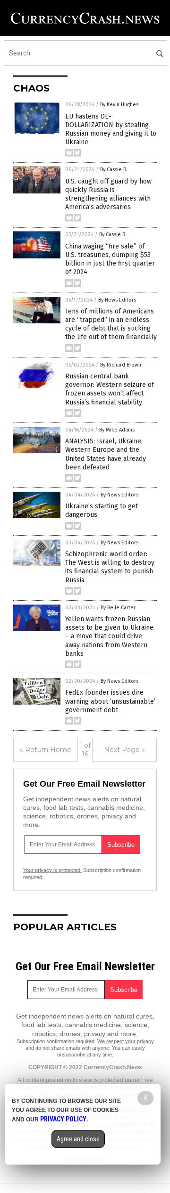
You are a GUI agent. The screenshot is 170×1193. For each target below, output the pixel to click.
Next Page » (124, 749)
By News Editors (117, 300)
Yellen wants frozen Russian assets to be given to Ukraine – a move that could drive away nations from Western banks (109, 636)
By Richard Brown (120, 365)
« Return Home (45, 749)
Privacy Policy (63, 1119)
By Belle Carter (118, 608)
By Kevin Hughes (119, 104)
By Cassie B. (114, 169)
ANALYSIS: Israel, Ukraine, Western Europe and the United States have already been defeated (105, 454)
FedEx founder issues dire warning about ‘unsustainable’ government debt (110, 701)
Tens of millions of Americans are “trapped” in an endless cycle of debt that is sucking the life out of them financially (111, 324)
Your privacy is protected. (52, 870)
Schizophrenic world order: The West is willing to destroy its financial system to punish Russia (109, 567)
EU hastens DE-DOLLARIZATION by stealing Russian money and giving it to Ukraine (110, 129)
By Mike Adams (117, 430)
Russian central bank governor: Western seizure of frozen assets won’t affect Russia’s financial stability (109, 389)
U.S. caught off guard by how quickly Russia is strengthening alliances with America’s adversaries (108, 194)
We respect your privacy (125, 1041)
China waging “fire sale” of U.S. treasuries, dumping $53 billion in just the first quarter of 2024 (110, 259)
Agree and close (78, 1139)
